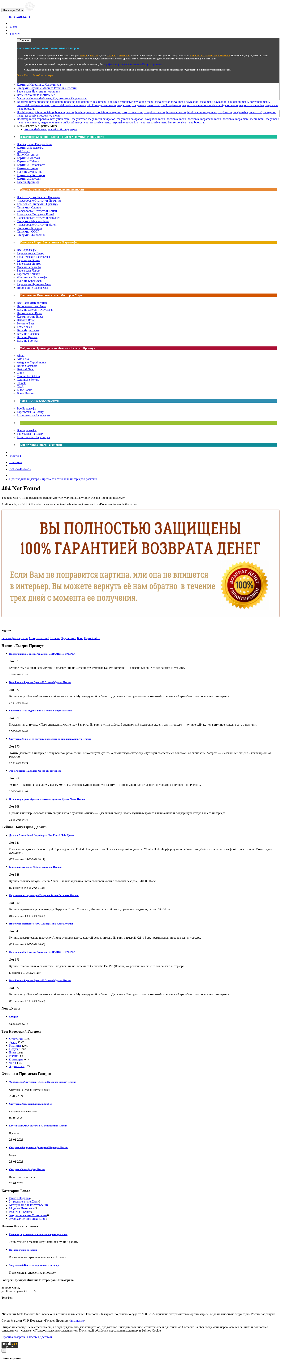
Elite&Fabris (24, 390)
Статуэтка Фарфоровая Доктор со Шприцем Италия (38, 1147)
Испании (111, 55)
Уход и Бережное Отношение (28, 1215)
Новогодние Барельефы (32, 287)
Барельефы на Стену (30, 253)
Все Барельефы (27, 249)
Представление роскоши (23, 1249)
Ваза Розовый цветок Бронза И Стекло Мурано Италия (40, 682)
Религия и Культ (19, 1211)
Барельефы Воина (28, 260)
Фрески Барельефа (29, 267)
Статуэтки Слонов (29, 207)
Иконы (13, 1055)
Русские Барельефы (29, 280)
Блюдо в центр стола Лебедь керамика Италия (35, 866)
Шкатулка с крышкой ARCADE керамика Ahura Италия (41, 923)
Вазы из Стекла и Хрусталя (35, 309)
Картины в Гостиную (31, 175)
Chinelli (21, 383)
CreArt (21, 386)
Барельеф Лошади (28, 274)
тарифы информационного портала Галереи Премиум (133, 64)
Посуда (14, 1049)
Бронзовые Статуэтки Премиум (37, 204)
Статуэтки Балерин (29, 228)
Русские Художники (30, 171)
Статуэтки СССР (28, 231)
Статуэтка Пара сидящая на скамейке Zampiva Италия (40, 710)
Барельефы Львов (28, 270)
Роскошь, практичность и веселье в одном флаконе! (38, 1234)
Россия (50, 129)
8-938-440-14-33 (19, 17)
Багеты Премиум (28, 182)
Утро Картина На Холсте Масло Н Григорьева (35, 770)
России (94, 55)
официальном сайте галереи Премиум (210, 55)
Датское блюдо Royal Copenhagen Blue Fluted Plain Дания (41, 835)
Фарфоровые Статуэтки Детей (37, 224)
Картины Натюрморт (31, 164)
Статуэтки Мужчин (33, 221)
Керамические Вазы (30, 316)
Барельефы (38, 91)
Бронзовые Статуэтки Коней (35, 214)
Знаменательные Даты (23, 1201)
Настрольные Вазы (29, 313)
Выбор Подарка (19, 1198)
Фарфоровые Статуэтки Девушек (38, 217)
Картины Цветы (27, 168)
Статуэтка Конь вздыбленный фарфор (30, 1103)
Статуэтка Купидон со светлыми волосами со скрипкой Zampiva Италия (50, 738)
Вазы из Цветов (27, 337)
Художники (68, 638)
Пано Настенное (27, 154)
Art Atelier (23, 151)
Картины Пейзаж (28, 161)
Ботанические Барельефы (33, 256)
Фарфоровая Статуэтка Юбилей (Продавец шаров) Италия (42, 1081)
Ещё (46, 638)
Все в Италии (26, 393)
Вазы (36, 95)
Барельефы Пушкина (34, 284)
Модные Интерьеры (22, 1208)
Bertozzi (25, 369)
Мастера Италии (52, 98)
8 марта (13, 1016)
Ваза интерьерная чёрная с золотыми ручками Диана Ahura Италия (47, 799)
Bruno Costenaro (27, 365)
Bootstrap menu (148, 120)
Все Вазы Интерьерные (32, 302)
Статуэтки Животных (31, 235)
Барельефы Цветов (29, 263)
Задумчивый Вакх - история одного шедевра (34, 1265)
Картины (39, 84)
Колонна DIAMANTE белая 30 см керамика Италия (38, 1125)
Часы (12, 1062)
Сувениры (16, 1059)
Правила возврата (13, 1337)
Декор (13, 1042)
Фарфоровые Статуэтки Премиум (39, 200)
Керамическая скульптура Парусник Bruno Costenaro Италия (44, 895)
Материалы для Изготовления (28, 1205)
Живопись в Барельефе (32, 277)
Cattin (20, 372)
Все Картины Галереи (34, 144)
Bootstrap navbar (147, 105)
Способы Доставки (39, 1337)
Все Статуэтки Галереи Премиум (38, 197)
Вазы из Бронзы (27, 340)
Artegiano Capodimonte (31, 362)
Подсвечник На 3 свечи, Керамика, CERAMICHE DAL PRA (42, 653)
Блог (80, 638)
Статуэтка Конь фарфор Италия (27, 1169)
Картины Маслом (28, 158)
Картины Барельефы (30, 147)
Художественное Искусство (27, 1218)
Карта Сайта (92, 638)
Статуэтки (47, 88)
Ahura (20, 355)
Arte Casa (23, 359)
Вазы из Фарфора (28, 333)
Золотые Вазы (26, 323)
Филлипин (124, 55)
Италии (84, 55)
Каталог (55, 638)
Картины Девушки (29, 178)
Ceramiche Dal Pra (28, 376)
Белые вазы (24, 326)
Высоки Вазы (26, 320)
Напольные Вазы (31, 306)
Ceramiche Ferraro (28, 379)
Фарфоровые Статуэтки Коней (37, 210)
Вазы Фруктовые (28, 330)
